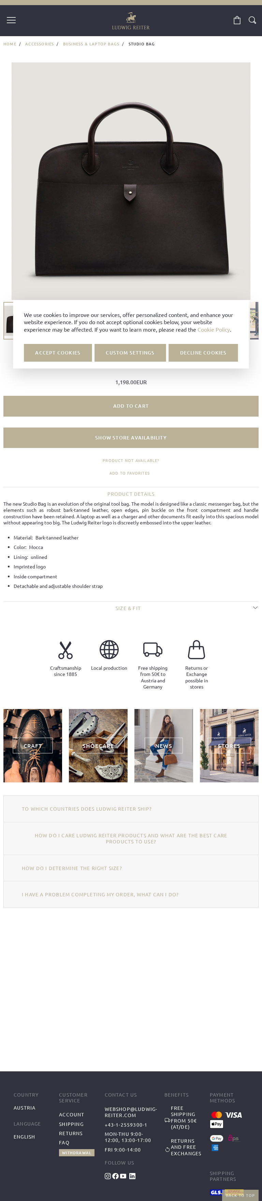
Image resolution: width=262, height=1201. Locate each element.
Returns (71, 1133)
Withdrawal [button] (76, 1153)
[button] (253, 320)
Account (71, 1114)
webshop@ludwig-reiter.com (131, 1112)
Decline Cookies (203, 352)
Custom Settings (130, 352)
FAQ (64, 1142)
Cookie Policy (214, 329)
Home (9, 44)
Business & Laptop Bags (91, 44)
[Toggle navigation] (11, 21)
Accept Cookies (58, 352)
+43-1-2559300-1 (126, 1125)
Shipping (71, 1124)
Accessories (39, 44)
